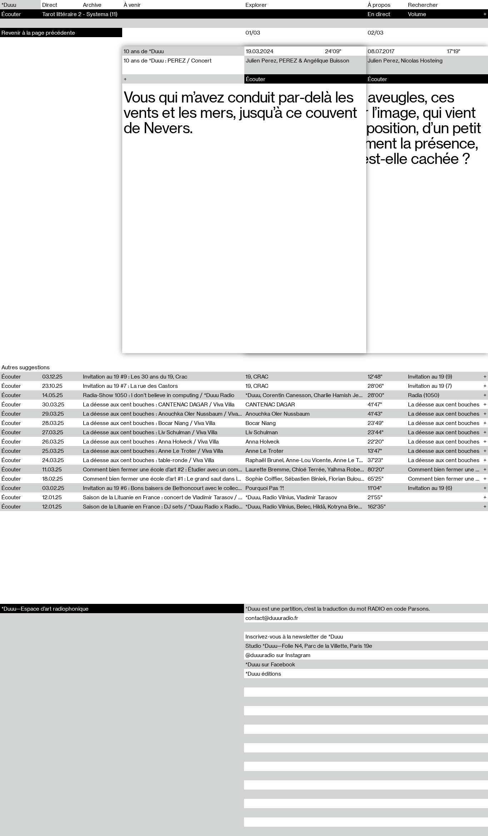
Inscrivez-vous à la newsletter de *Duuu (294, 636)
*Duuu (8, 4)
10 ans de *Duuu (144, 51)
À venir (132, 4)
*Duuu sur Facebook (270, 664)
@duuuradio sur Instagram (277, 655)
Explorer (256, 4)
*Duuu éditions (263, 673)
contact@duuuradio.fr (271, 618)
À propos (379, 4)
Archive (92, 4)
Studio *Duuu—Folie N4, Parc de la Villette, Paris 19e (308, 645)
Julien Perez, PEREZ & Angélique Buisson (297, 60)
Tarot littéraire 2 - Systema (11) (80, 14)
